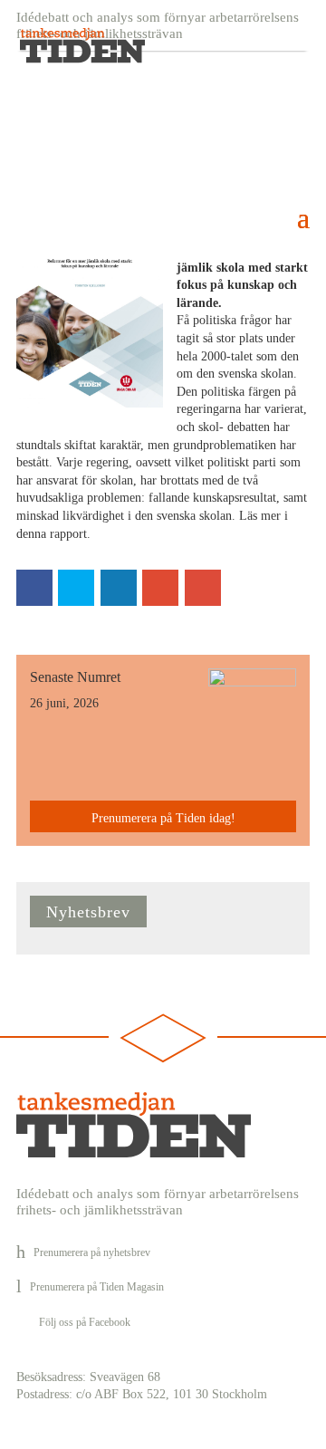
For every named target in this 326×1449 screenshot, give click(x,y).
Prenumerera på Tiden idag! (163, 818)
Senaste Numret (75, 677)
